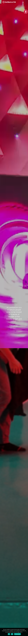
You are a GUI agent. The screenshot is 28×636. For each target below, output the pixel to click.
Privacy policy (17, 634)
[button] (23, 2)
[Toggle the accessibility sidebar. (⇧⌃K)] (26, 12)
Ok (9, 634)
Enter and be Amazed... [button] (14, 327)
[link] (9, 2)
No (12, 634)
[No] (26, 632)
